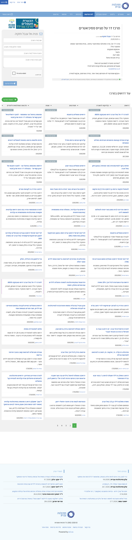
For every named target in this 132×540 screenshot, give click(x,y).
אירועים (55, 14)
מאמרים (121, 14)
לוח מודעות (88, 14)
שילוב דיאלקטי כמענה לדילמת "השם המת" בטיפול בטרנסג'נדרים (40, 498)
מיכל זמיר (126, 415)
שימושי (64, 14)
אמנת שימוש (66, 527)
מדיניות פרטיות (55, 527)
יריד (71, 14)
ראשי (128, 14)
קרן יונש (83, 226)
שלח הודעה (9, 83)
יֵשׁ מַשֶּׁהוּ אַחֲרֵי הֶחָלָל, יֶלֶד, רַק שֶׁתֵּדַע (115, 484)
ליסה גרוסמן (38, 342)
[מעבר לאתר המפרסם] (22, 23)
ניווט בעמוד (6, 14)
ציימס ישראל (81, 249)
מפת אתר (45, 527)
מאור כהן (126, 200)
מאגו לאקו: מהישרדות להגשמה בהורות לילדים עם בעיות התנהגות (40, 484)
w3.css (70, 532)
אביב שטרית (125, 316)
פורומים (78, 14)
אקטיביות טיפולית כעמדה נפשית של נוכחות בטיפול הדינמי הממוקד (39, 476)
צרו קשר (12, 2)
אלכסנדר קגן (125, 246)
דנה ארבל (82, 392)
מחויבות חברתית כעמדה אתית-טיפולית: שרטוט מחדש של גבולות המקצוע (37, 491)
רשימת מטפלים (101, 14)
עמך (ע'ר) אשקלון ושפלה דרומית (33, 418)
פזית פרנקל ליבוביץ (79, 342)
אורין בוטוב (82, 203)
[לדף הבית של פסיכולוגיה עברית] (120, 6)
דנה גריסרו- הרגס (124, 369)
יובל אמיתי (39, 395)
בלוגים (112, 14)
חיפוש (3, 2)
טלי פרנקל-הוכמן (80, 275)
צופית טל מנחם (81, 363)
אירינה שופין (38, 270)
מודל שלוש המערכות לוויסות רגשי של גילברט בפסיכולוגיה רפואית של (103, 498)
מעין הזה (82, 299)
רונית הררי (39, 296)
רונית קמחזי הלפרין (80, 322)
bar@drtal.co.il (114, 69)
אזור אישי (20, 2)
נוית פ (83, 415)
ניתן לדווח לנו (65, 79)
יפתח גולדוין (125, 345)
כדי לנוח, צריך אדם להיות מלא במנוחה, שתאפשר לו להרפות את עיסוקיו (102, 476)
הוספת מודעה (8, 99)
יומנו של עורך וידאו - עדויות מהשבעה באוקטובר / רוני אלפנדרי (105, 491)
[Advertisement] (68, 447)
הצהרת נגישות (78, 527)
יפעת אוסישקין (38, 322)
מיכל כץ (39, 226)
